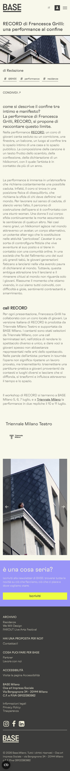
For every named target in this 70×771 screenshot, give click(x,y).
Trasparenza (11, 711)
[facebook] (14, 725)
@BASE (12, 79)
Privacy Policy (12, 707)
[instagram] (7, 725)
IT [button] (49, 8)
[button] (7, 507)
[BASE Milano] (11, 738)
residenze (52, 79)
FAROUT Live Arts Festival (20, 629)
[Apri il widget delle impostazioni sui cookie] (6, 765)
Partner (8, 657)
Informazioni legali (14, 703)
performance (32, 79)
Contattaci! (10, 643)
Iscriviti (35, 596)
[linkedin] (22, 725)
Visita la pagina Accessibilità (21, 675)
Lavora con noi (12, 661)
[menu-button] (65, 8)
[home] (12, 8)
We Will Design (12, 625)
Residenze (9, 622)
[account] (57, 8)
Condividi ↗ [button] (12, 92)
